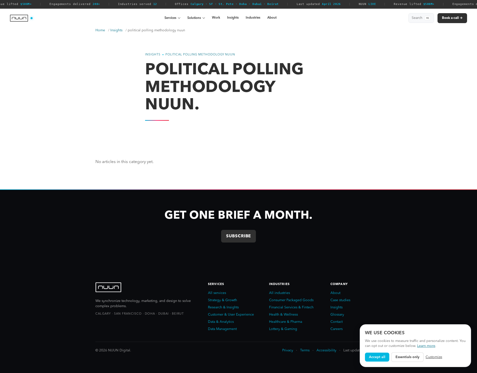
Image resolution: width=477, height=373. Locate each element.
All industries (279, 293)
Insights (233, 17)
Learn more (426, 346)
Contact (336, 322)
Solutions (194, 18)
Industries (253, 17)
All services (217, 293)
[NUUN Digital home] (21, 18)
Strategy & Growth (222, 300)
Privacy (287, 350)
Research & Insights (223, 307)
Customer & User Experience (231, 314)
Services (170, 18)
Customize (434, 357)
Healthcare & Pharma (285, 322)
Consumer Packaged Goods (291, 300)
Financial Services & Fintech (291, 307)
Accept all (377, 357)
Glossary (337, 314)
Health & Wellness (283, 314)
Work (216, 17)
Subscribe (238, 236)
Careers (336, 329)
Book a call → (452, 18)
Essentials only (407, 357)
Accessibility (326, 350)
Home (100, 30)
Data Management (222, 329)
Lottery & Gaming (283, 329)
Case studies (340, 300)
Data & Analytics (221, 322)
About (272, 17)
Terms (305, 350)
